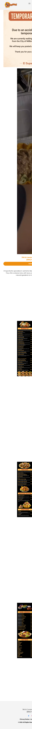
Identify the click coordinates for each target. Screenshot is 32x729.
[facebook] (29, 716)
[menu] (29, 3)
